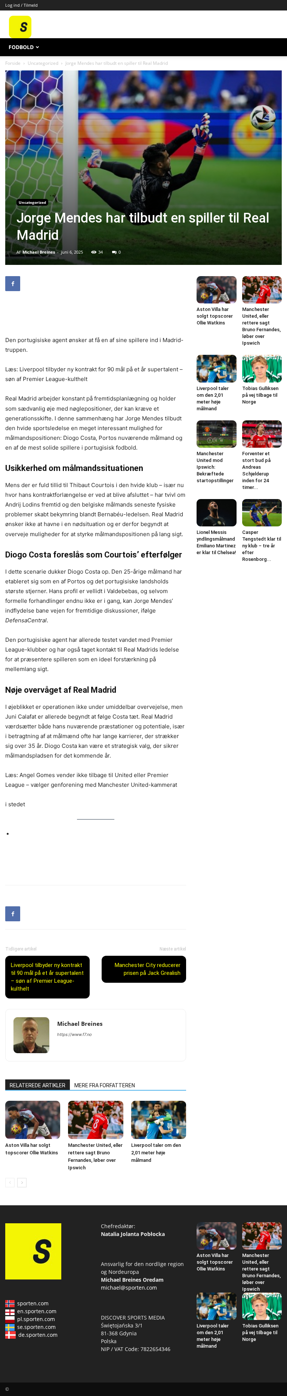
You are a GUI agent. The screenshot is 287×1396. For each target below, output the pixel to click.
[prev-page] (10, 1182)
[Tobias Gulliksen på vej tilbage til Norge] (262, 368)
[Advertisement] (187, 27)
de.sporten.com (38, 1334)
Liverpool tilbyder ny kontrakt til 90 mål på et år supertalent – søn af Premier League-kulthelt (47, 977)
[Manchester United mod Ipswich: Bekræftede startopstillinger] (217, 434)
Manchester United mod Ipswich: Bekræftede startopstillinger (215, 467)
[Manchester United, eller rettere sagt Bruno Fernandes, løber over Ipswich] (95, 1120)
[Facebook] (12, 283)
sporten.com (33, 1303)
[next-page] (22, 1182)
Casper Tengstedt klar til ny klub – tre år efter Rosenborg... (261, 545)
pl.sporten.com (36, 1319)
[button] (273, 47)
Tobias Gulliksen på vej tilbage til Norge (260, 395)
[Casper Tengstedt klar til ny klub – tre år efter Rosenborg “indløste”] (262, 512)
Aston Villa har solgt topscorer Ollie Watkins (215, 316)
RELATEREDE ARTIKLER (37, 1085)
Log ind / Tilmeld (21, 5)
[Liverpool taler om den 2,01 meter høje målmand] (158, 1120)
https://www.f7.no (74, 1034)
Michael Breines (38, 252)
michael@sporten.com (129, 1287)
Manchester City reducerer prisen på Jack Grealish (147, 969)
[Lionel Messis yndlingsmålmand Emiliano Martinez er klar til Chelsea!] (217, 512)
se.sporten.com (36, 1326)
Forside (13, 63)
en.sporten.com (36, 1311)
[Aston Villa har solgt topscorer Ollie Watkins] (32, 1120)
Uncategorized (43, 63)
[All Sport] (20, 36)
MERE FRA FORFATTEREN (104, 1085)
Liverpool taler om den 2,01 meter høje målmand (156, 1152)
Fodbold (21, 47)
